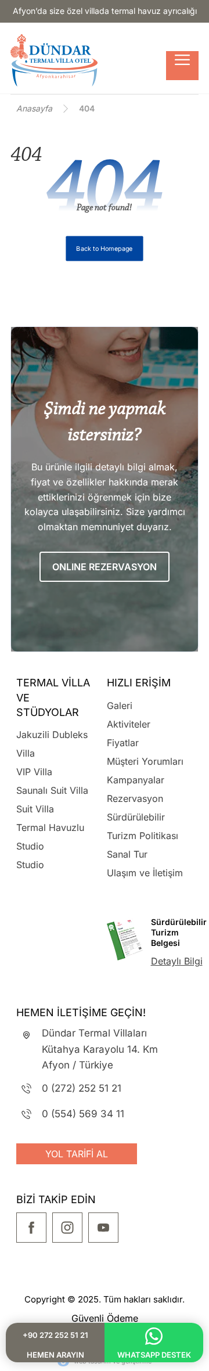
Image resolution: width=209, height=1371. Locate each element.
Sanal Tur (127, 854)
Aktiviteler (128, 724)
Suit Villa (35, 809)
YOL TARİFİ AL (76, 1154)
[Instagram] (67, 1227)
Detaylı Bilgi (177, 961)
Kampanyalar (135, 780)
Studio (30, 864)
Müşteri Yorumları (145, 761)
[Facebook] (31, 1227)
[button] (182, 65)
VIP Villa (34, 772)
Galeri (119, 705)
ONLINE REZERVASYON (104, 567)
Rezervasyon (135, 798)
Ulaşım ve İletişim (145, 873)
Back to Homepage (104, 248)
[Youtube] (103, 1227)
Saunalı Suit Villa (52, 790)
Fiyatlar (123, 743)
